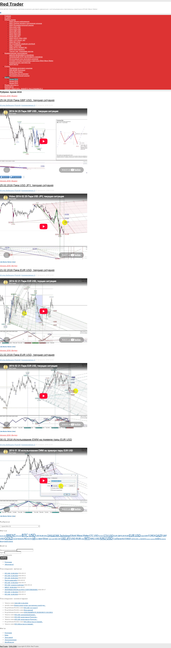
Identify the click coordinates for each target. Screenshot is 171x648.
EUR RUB (125, 536)
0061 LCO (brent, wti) (17, 40)
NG (25, 538)
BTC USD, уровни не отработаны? (14, 585)
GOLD (9, 538)
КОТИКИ (126, 538)
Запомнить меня (7, 555)
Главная (8, 16)
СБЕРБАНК (134, 539)
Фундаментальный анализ (19, 76)
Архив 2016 (13, 79)
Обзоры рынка (10, 20)
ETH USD (108, 535)
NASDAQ (21, 539)
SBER (40, 539)
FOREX (151, 535)
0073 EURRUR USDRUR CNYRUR (22, 44)
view (13, 262)
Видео (7, 77)
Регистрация (8, 562)
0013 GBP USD (15, 31)
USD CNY (57, 539)
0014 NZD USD (15, 33)
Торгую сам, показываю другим (21, 51)
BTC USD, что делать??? (31, 608)
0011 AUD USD (14, 27)
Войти (3, 558)
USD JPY (65, 538)
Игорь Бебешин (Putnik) (10, 105)
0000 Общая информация (19, 21)
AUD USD (3, 536)
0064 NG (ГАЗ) (14, 42)
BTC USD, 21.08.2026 (11, 575)
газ (139, 539)
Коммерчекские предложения (16, 53)
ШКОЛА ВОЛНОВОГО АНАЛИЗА (21, 55)
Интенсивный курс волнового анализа (23, 59)
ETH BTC (101, 536)
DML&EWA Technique (17, 70)
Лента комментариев (11, 640)
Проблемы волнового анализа (20, 68)
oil (33, 538)
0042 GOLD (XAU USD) (18, 38)
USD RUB (76, 538)
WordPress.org (9, 642)
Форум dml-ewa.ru (11, 85)
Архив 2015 (13, 81)
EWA (142, 536)
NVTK (29, 539)
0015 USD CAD (15, 34)
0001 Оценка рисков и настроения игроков (25, 23)
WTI (87, 538)
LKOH (15, 539)
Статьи (7, 66)
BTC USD (29, 535)
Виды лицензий (28, 610)
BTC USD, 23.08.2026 (11, 573)
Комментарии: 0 (28, 105)
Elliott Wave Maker (16, 72)
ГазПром (117, 538)
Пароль (2, 552)
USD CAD (51, 539)
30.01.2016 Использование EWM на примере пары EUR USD (36, 439)
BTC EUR (19, 536)
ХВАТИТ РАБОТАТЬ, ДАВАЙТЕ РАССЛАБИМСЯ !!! (24, 89)
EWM (146, 536)
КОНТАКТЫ (13, 64)
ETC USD (93, 535)
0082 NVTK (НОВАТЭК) (18, 48)
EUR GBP (117, 536)
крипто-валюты (150, 539)
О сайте (8, 18)
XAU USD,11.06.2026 (21, 603)
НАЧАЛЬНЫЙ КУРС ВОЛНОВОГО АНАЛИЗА (26, 57)
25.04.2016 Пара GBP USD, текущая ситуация (27, 100)
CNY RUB (39, 536)
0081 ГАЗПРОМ (15, 46)
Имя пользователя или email (8, 550)
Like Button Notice (6, 262)
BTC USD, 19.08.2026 (11, 582)
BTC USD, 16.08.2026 (11, 594)
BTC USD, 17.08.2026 (11, 592)
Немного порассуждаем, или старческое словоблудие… (30, 605)
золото (143, 538)
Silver (45, 538)
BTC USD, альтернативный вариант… (25, 615)
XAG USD (95, 538)
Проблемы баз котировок (18, 74)
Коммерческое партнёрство (19, 62)
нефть (158, 538)
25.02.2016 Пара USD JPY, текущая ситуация (26, 185)
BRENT (11, 535)
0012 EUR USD (15, 29)
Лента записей (9, 637)
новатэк (163, 539)
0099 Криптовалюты (17, 49)
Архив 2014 (13, 83)
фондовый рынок (6, 541)
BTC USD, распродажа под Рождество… (26, 617)
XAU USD (106, 538)
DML (45, 536)
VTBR (82, 539)
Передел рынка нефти (11, 580)
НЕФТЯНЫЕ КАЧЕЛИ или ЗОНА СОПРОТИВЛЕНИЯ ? (21, 589)
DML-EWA (13, 646)
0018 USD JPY (14, 36)
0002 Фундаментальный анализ (21, 25)
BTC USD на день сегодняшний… (33, 622)
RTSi (36, 539)
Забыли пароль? (9, 564)
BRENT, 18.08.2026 (11, 587)
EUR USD (135, 535)
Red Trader (11, 4)
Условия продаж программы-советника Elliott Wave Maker (31, 61)
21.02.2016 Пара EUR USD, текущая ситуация (27, 270)
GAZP (159, 535)
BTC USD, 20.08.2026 (11, 578)
